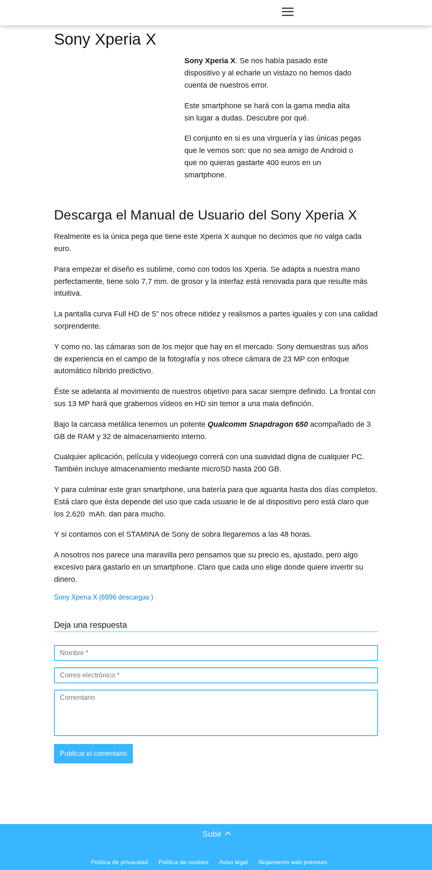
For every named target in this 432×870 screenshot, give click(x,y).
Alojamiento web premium (292, 862)
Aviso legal (233, 862)
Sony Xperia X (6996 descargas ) (103, 597)
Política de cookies (183, 862)
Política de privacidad (119, 862)
